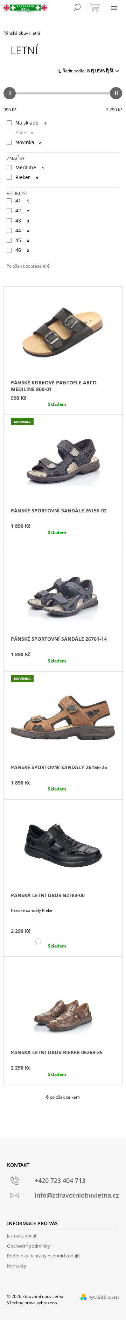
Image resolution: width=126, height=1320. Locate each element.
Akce (24, 132)
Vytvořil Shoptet (104, 1297)
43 (22, 220)
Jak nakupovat (22, 1236)
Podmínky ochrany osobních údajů (43, 1255)
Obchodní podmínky (28, 1246)
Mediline (29, 167)
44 (22, 230)
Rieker (26, 177)
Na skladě (31, 122)
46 (22, 250)
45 (22, 240)
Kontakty (16, 1266)
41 (22, 200)
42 (22, 210)
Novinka (28, 142)
